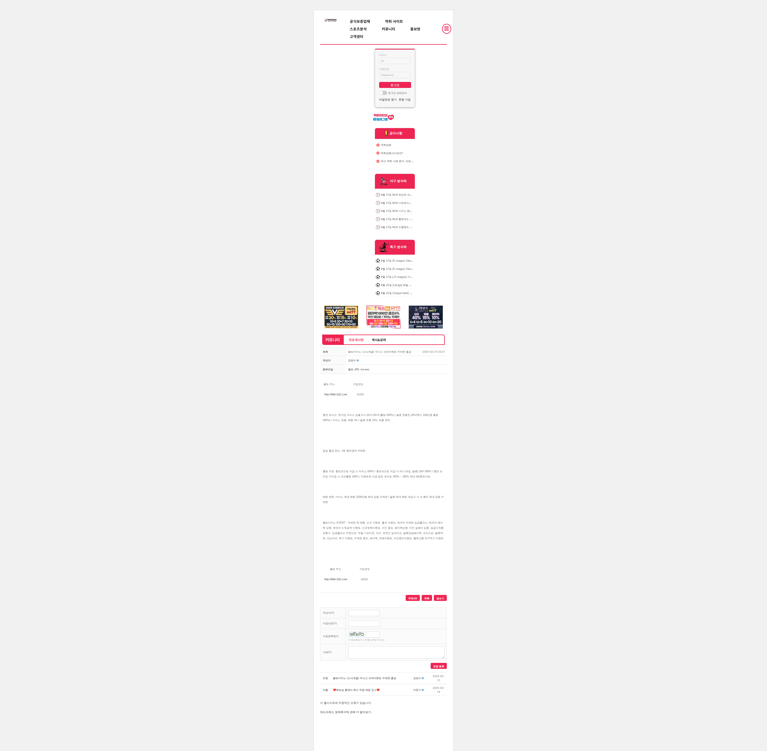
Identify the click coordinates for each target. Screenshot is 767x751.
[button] (352, 360)
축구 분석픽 (398, 247)
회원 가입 (405, 99)
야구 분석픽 (398, 181)
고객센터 (356, 36)
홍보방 (415, 28)
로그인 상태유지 (397, 93)
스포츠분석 (358, 28)
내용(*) (327, 652)
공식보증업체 (360, 21)
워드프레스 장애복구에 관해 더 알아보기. (346, 712)
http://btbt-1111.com (335, 394)
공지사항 (395, 133)
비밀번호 (384, 69)
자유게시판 (356, 339)
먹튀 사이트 (394, 21)
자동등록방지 (331, 636)
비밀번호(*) (330, 623)
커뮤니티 (388, 28)
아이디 (383, 55)
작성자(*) (328, 612)
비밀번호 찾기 (388, 99)
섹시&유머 (379, 339)
